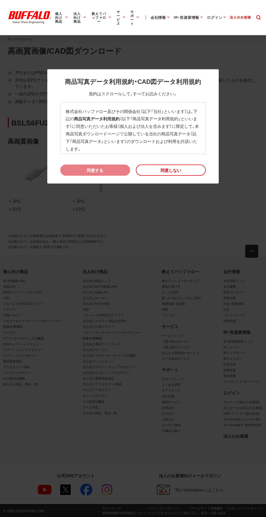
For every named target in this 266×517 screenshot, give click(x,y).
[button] (171, 170)
